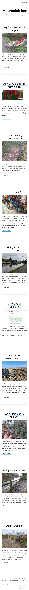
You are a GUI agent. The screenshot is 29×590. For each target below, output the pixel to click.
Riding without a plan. (14, 470)
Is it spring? (14, 192)
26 (16, 578)
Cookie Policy (5, 584)
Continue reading (6, 67)
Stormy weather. (14, 525)
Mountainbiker (14, 11)
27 (19, 578)
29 (24, 578)
